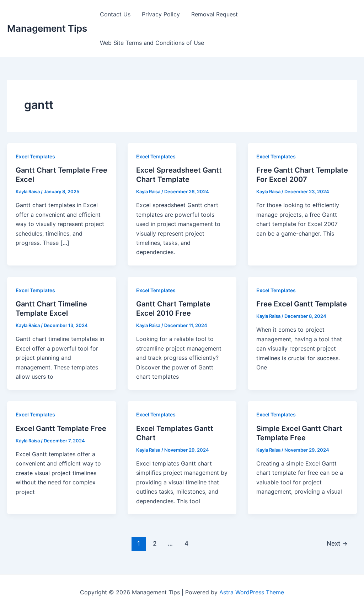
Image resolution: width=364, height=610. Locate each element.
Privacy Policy (161, 14)
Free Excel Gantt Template (301, 304)
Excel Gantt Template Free (61, 428)
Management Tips (47, 28)
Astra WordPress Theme (251, 592)
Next (337, 543)
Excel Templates (35, 156)
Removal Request (214, 14)
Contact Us (115, 14)
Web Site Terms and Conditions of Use (152, 42)
